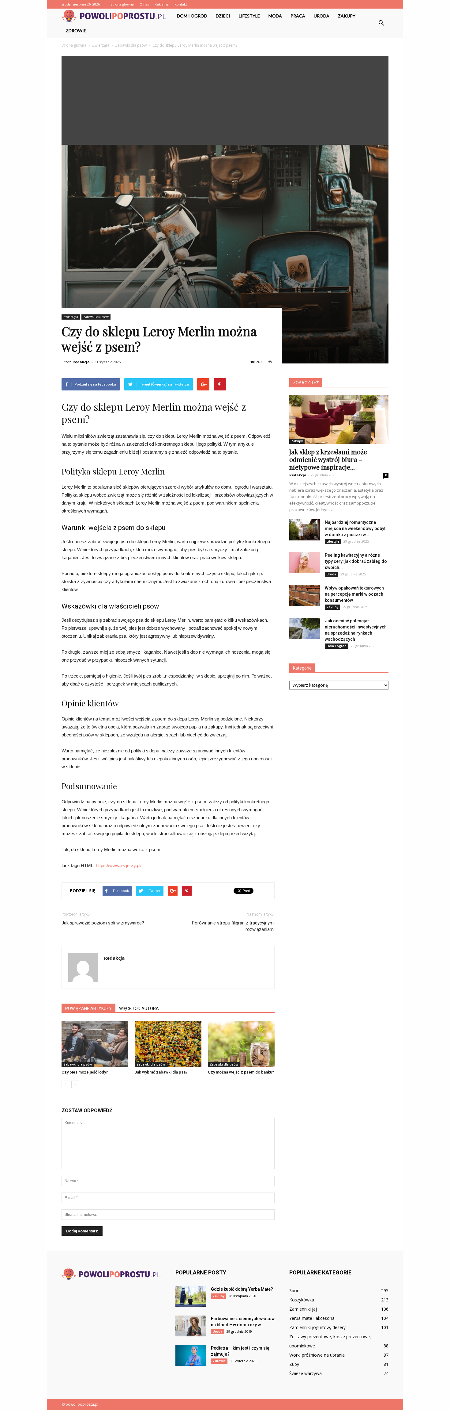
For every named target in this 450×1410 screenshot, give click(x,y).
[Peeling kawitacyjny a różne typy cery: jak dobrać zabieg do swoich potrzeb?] (304, 562)
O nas (144, 4)
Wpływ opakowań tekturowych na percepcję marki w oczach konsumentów (354, 594)
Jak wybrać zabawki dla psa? (161, 1072)
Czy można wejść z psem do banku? (241, 1072)
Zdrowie (76, 30)
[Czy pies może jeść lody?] (95, 1044)
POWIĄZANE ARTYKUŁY (88, 1008)
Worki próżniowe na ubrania (317, 1355)
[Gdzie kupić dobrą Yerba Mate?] (190, 1296)
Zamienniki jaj (303, 1309)
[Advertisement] (225, 99)
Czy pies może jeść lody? (85, 1072)
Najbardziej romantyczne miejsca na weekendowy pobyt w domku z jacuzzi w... (355, 528)
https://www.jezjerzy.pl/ (118, 865)
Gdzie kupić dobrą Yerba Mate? (242, 1289)
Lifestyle (249, 15)
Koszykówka (301, 1300)
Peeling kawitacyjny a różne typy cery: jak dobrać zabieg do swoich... (356, 561)
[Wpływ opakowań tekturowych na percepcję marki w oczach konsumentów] (304, 595)
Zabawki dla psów (96, 317)
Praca (298, 15)
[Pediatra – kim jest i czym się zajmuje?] (190, 1355)
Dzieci (223, 15)
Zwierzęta (70, 317)
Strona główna (122, 4)
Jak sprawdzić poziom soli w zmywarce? (103, 923)
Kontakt (180, 4)
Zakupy (346, 15)
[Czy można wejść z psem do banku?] (241, 1044)
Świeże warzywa (305, 1373)
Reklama (162, 4)
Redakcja (81, 361)
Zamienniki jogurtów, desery (317, 1327)
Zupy (294, 1364)
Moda (275, 15)
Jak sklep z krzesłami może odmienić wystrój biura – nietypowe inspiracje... (328, 459)
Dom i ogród (192, 15)
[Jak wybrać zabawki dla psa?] (168, 1044)
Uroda (321, 15)
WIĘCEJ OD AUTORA (139, 1008)
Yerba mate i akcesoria (312, 1318)
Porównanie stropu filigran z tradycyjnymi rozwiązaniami (233, 926)
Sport (294, 1290)
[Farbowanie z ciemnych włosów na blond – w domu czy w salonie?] (190, 1326)
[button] (381, 23)
